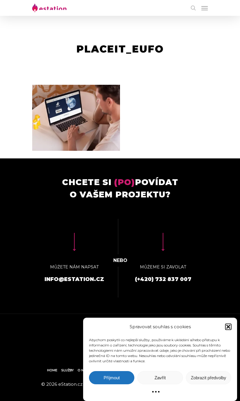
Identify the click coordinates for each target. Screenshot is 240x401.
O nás (83, 370)
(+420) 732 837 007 (163, 279)
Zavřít (160, 377)
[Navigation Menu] (204, 8)
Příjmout (112, 377)
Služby (67, 370)
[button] (228, 327)
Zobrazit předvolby (208, 377)
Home (52, 370)
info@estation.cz (74, 279)
